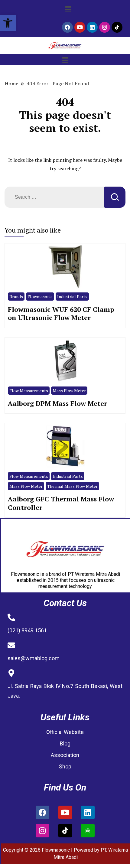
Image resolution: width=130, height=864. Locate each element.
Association (65, 755)
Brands (16, 296)
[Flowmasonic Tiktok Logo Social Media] (117, 27)
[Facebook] (67, 27)
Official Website (65, 732)
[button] (8, 23)
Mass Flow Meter (69, 390)
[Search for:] (54, 197)
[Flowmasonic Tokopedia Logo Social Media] (88, 830)
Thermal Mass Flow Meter (72, 486)
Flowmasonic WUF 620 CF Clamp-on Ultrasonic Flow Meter (62, 313)
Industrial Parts (72, 296)
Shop (65, 766)
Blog (65, 743)
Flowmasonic (40, 296)
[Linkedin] (92, 27)
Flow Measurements (28, 390)
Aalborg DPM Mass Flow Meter (57, 403)
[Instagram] (104, 27)
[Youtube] (79, 27)
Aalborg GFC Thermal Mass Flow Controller (61, 503)
